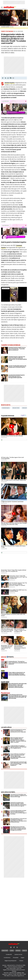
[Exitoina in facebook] (14, 947)
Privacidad (15, 957)
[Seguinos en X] (17, 947)
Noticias (18, 950)
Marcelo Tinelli (16, 407)
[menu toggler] (2, 7)
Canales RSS (9, 954)
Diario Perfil (5, 950)
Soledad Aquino (5, 407)
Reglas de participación (10, 960)
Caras (11, 950)
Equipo (22, 957)
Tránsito (21, 960)
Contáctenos (7, 957)
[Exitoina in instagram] (11, 947)
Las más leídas (6, 727)
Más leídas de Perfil (8, 792)
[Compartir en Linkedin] (10, 78)
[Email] (13, 78)
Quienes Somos (18, 954)
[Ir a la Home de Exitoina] (10, 7)
